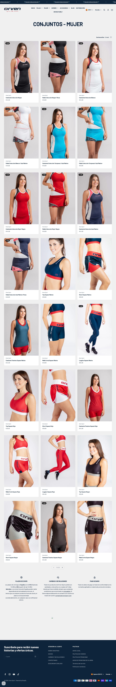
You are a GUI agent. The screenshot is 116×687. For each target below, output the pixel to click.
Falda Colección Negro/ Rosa (51, 97)
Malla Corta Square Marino (50, 360)
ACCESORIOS (64, 8)
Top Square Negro (84, 492)
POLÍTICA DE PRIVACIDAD (80, 657)
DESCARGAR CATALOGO (55, 663)
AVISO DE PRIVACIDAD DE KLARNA (83, 660)
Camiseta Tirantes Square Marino (15, 360)
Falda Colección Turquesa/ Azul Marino (90, 163)
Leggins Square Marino (86, 360)
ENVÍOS (50, 654)
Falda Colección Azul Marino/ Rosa (16, 295)
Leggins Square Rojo (48, 492)
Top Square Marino (47, 295)
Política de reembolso (79, 666)
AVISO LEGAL (77, 650)
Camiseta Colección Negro (14, 97)
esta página (66, 591)
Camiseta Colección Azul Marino (88, 229)
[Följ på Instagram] (9, 674)
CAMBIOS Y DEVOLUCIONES (56, 657)
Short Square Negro (12, 557)
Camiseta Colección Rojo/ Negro (15, 229)
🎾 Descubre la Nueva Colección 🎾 (37, 2)
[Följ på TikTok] (18, 674)
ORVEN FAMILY (58, 12)
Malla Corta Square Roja (13, 492)
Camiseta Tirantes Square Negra (52, 557)
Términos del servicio (79, 663)
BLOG (72, 8)
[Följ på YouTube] (14, 674)
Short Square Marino (85, 295)
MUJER (46, 8)
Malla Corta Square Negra (86, 557)
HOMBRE (54, 8)
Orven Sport (8, 95)
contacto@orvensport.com (63, 595)
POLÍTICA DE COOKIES (79, 654)
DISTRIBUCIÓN (80, 8)
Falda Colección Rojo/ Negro (51, 229)
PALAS (39, 8)
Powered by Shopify (21, 680)
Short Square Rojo (47, 426)
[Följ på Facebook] (5, 674)
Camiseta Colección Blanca (87, 97)
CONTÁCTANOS (52, 660)
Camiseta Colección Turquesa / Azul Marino (55, 163)
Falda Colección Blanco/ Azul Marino (17, 163)
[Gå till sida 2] (62, 567)
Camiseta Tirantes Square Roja (88, 426)
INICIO (33, 8)
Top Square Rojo (11, 426)
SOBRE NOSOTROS (53, 650)
